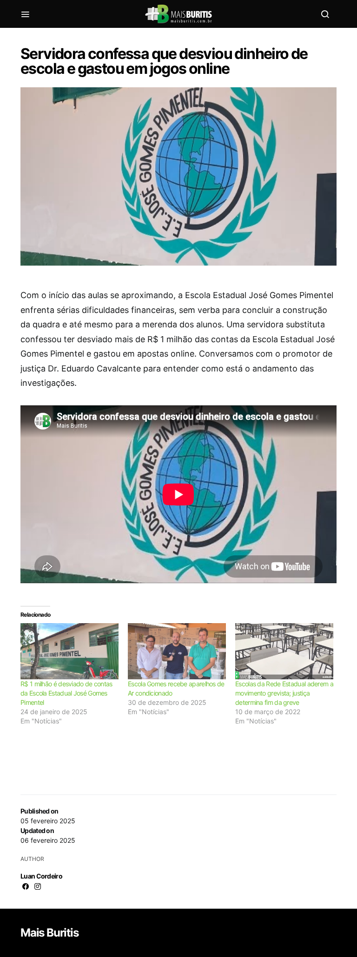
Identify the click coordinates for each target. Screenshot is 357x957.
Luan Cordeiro (41, 876)
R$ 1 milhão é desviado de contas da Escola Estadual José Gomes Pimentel (66, 693)
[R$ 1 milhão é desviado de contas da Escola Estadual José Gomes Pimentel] (69, 651)
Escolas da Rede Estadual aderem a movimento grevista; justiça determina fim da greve (284, 693)
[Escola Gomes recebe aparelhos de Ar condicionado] (177, 651)
